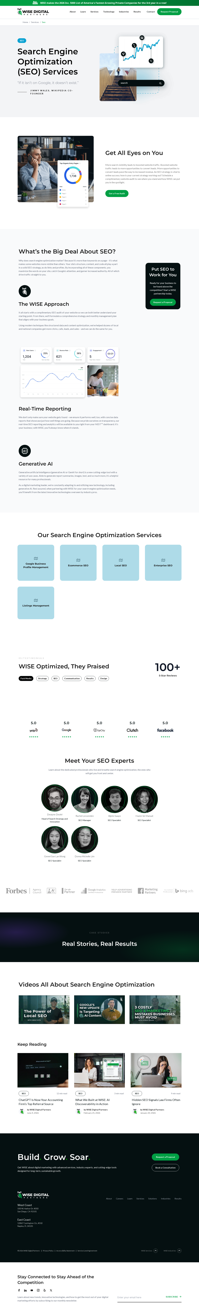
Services (94, 12)
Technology (108, 12)
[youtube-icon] (31, 1290)
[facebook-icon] (18, 1290)
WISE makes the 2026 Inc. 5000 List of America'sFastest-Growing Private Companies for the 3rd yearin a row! (103, 3)
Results (137, 12)
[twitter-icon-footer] (51, 1290)
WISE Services (146, 1251)
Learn (83, 12)
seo (42, 22)
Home (25, 22)
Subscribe (172, 1297)
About (73, 12)
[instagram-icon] (38, 1290)
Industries (124, 12)
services (34, 22)
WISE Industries (170, 1251)
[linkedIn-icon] (25, 1290)
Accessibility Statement (65, 1251)
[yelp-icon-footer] (44, 1290)
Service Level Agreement (87, 1251)
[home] (33, 11)
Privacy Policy (48, 1251)
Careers (119, 1198)
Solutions (152, 1198)
